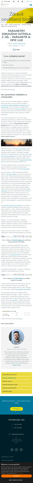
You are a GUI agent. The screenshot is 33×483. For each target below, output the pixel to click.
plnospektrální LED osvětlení (23, 289)
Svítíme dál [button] (16, 476)
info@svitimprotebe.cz (17, 434)
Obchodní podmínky (7, 460)
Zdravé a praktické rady (19, 43)
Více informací (20, 473)
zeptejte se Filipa (16, 365)
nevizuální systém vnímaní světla (12, 205)
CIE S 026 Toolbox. (24, 169)
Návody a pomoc (7, 381)
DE (31, 1)
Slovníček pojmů (7, 391)
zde (14, 89)
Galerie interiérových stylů (10, 384)
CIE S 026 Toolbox (20, 109)
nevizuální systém (15, 255)
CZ (27, 1)
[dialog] (16, 472)
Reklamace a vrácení (8, 457)
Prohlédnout (17, 409)
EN (29, 1)
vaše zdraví (15, 300)
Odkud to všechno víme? (9, 388)
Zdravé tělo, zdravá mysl (9, 374)
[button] (16, 480)
